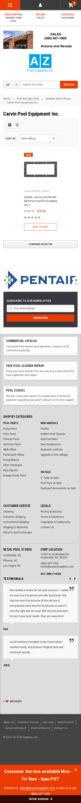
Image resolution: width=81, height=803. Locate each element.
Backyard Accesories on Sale (58, 488)
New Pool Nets (49, 439)
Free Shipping (13, 18)
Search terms (66, 722)
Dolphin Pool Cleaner (53, 433)
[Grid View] (9, 124)
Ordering (8, 511)
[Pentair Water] (40, 280)
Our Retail (67, 16)
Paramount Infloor (13, 454)
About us (8, 722)
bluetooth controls (51, 449)
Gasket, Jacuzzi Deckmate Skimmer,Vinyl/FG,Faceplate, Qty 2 (41, 201)
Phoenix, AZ (10, 560)
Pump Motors (11, 459)
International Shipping (16, 522)
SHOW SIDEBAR (39, 799)
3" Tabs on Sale (50, 477)
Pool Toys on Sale (51, 483)
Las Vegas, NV (12, 565)
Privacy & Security (51, 511)
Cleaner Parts (11, 439)
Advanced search (16, 728)
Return (40, 16)
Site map (48, 722)
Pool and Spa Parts (28, 98)
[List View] (17, 124)
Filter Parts (9, 433)
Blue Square (10, 470)
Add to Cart (40, 227)
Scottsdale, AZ (12, 555)
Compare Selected (40, 244)
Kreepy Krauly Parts (14, 475)
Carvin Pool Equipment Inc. (22, 102)
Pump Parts (10, 428)
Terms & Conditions (52, 516)
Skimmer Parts (12, 444)
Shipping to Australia (15, 527)
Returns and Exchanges (17, 532)
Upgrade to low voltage (54, 454)
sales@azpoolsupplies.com (37, 788)
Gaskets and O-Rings (58, 98)
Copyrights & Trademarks (56, 522)
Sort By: (10, 138)
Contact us (47, 527)
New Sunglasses (51, 444)
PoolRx (45, 428)
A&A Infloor (9, 449)
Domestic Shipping (14, 516)
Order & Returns (40, 728)
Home (6, 98)
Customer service (28, 722)
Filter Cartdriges (12, 465)
